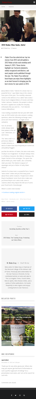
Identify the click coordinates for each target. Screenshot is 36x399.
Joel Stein (5, 199)
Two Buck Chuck (26, 199)
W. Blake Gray (6, 48)
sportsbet (5, 360)
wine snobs (10, 201)
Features (14, 48)
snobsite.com (14, 199)
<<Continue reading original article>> (13, 192)
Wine (3, 201)
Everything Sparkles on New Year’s (20, 228)
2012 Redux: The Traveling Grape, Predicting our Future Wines (16, 237)
